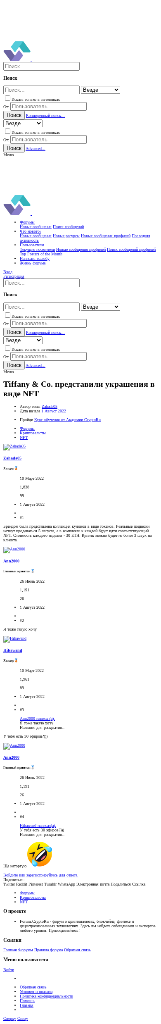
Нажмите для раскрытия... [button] (43, 727)
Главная (10, 950)
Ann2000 (11, 561)
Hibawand (12, 650)
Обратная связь (77, 950)
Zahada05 (49, 406)
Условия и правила (36, 991)
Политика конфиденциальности (46, 996)
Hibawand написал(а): (38, 825)
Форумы (25, 950)
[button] (8, 154)
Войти (8, 969)
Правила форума (48, 950)
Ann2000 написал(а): (37, 718)
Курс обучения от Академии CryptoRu (67, 419)
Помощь (27, 1000)
